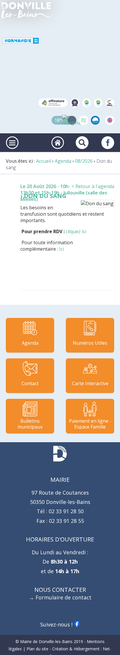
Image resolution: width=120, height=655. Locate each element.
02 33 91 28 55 (65, 520)
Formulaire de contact (63, 597)
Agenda (63, 161)
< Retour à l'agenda (93, 186)
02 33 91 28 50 (65, 511)
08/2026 (84, 161)
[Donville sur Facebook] (107, 142)
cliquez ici (76, 231)
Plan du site (37, 649)
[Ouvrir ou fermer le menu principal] (12, 142)
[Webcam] (74, 102)
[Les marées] (83, 120)
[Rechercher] (82, 142)
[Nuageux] (72, 120)
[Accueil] (26, 10)
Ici (61, 249)
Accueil (43, 161)
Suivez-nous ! (57, 624)
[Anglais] (109, 120)
